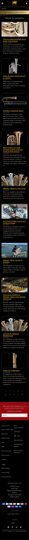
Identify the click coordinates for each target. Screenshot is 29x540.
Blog (3, 446)
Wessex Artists (6, 438)
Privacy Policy (5, 472)
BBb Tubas (17, 435)
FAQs (3, 442)
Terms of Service (6, 451)
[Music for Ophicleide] (14, 360)
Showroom (5, 433)
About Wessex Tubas (7, 429)
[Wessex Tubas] (14, 3)
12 (22, 394)
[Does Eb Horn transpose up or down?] (14, 66)
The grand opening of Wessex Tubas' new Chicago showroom (14, 297)
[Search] (27, 9)
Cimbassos (17, 431)
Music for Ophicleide (11, 370)
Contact (4, 459)
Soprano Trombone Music (13, 111)
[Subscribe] (25, 415)
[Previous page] (6, 391)
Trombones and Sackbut (18, 445)
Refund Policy (6, 468)
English (13, 523)
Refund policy (6, 455)
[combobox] (14, 9)
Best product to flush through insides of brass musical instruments (13, 149)
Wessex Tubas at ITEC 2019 (14, 188)
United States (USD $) (13, 513)
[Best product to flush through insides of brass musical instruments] (14, 137)
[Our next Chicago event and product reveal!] (14, 211)
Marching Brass (18, 440)
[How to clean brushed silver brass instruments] (14, 29)
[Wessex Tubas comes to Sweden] (14, 250)
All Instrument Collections (18, 451)
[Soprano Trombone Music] (14, 101)
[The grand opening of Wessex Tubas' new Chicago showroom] (14, 285)
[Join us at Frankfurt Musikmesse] (14, 324)
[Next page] (14, 398)
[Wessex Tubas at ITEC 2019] (14, 178)
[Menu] (2, 3)
